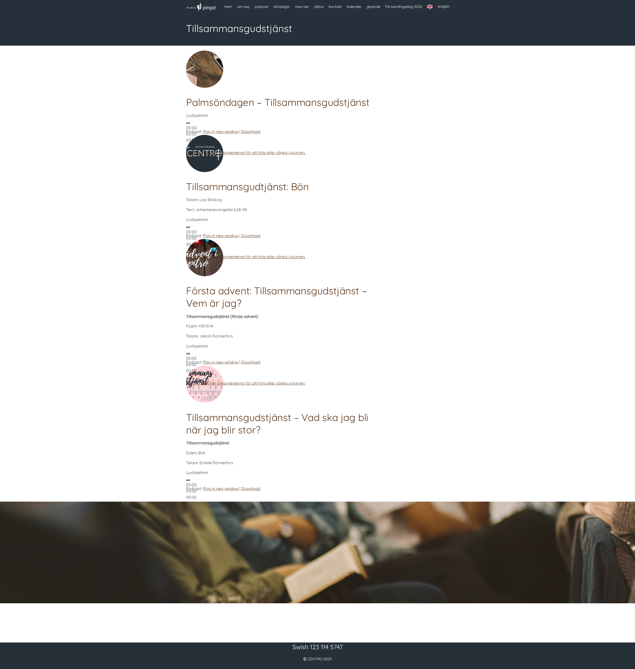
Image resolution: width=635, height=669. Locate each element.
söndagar (281, 6)
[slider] (245, 152)
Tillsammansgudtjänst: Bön (247, 186)
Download (250, 131)
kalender (354, 6)
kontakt (335, 6)
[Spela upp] (188, 123)
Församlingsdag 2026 (403, 6)
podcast (261, 6)
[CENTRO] (201, 6)
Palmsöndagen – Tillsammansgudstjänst (278, 102)
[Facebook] (303, 621)
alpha (319, 6)
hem (228, 6)
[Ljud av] (188, 148)
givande (373, 6)
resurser (302, 6)
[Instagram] (332, 621)
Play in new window (220, 131)
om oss (243, 6)
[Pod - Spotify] (317, 621)
